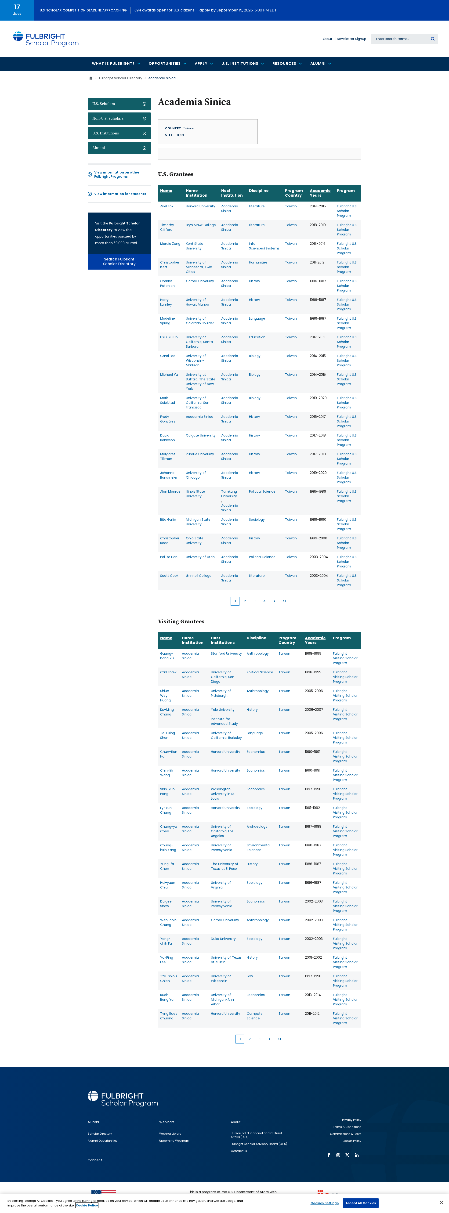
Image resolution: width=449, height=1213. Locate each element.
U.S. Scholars (103, 103)
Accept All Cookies (361, 1203)
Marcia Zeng (170, 243)
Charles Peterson (167, 283)
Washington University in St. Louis (223, 794)
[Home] (46, 38)
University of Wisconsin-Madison (196, 361)
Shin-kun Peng (167, 791)
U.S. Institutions (105, 133)
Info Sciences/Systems (264, 246)
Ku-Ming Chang (167, 712)
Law (250, 976)
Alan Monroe (170, 491)
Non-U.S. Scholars (107, 118)
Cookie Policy (87, 1205)
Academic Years (320, 193)
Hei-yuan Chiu (167, 885)
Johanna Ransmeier (168, 475)
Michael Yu (169, 374)
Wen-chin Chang (168, 922)
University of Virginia (221, 885)
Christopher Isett (169, 264)
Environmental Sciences (258, 847)
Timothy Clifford (167, 227)
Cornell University (200, 281)
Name (166, 190)
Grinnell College (198, 575)
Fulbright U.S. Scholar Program (347, 211)
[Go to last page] (284, 601)
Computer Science (255, 1016)
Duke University (223, 938)
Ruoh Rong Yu (167, 997)
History (254, 281)
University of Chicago (196, 475)
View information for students (120, 193)
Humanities (258, 262)
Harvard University (200, 206)
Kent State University (194, 246)
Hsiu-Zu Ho (169, 337)
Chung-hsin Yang (168, 847)
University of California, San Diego (222, 677)
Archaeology (257, 826)
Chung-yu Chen (168, 829)
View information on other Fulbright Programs (116, 174)
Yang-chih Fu (166, 941)
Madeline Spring (167, 320)
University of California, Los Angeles (222, 831)
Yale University (223, 709)
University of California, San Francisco (197, 403)
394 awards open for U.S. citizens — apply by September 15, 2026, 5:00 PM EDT (205, 10)
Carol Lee (167, 356)
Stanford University (226, 653)
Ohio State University (194, 540)
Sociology (257, 519)
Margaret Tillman (167, 456)
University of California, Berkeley (226, 735)
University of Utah (200, 557)
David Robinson (167, 437)
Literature (257, 206)
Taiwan (291, 206)
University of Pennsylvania (221, 847)
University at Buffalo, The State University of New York (200, 381)
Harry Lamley (166, 302)
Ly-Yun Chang (166, 810)
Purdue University (200, 454)
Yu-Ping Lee (166, 959)
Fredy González (167, 419)
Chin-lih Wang (166, 772)
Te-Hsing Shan (167, 735)
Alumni (98, 147)
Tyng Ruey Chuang (168, 1016)
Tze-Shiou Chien (168, 978)
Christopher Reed (169, 540)
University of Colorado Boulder (200, 320)
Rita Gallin (168, 519)
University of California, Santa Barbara (199, 342)
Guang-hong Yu (167, 656)
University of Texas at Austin (226, 959)
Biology (255, 356)
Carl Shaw (168, 672)
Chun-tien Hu (168, 754)
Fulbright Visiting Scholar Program (345, 658)
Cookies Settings (325, 1203)
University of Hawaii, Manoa (197, 302)
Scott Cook (169, 575)
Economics (256, 751)
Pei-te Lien (168, 557)
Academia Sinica (229, 208)
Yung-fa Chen (167, 866)
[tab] (119, 104)
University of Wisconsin (221, 978)
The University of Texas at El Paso (224, 866)
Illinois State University (195, 493)
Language (257, 318)
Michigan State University (198, 522)
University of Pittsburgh (221, 693)
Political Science (262, 491)
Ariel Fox (166, 206)
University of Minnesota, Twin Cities (199, 267)
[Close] (441, 1202)
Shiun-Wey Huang (165, 696)
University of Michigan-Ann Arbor (222, 1000)
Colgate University (201, 435)
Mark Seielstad (167, 400)
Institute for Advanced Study (224, 721)
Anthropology (258, 653)
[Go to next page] (274, 601)
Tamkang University (229, 493)
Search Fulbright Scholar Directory (119, 261)
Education (257, 337)
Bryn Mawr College (201, 225)
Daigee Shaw (166, 903)
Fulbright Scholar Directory (120, 78)
